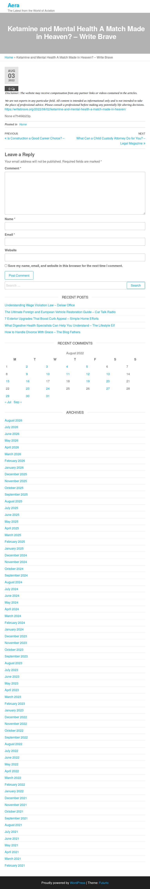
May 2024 (11, 602)
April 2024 (12, 609)
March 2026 (13, 454)
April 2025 (12, 528)
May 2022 (11, 764)
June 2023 (12, 676)
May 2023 (11, 683)
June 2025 (12, 514)
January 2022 (14, 791)
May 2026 (11, 440)
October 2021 (14, 811)
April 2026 (12, 447)
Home (9, 57)
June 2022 (12, 757)
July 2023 (11, 670)
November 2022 (16, 723)
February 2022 (15, 784)
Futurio (104, 882)
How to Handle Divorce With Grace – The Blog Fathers (42, 332)
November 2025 (16, 481)
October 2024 (14, 568)
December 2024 (16, 555)
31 (48, 396)
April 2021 (12, 852)
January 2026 (14, 467)
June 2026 (12, 433)
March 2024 (13, 616)
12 (88, 374)
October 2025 (14, 487)
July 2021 (11, 831)
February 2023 (15, 703)
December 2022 (16, 717)
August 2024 (13, 582)
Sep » (18, 402)
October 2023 (14, 649)
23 (27, 388)
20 (108, 381)
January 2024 (14, 629)
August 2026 (13, 420)
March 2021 (13, 858)
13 (108, 374)
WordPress (77, 882)
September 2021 (16, 818)
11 (68, 374)
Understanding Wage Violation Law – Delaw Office (40, 305)
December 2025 (16, 474)
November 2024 (16, 562)
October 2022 (14, 730)
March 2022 (13, 777)
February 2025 (15, 541)
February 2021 (15, 865)
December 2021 (16, 798)
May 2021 (11, 845)
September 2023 (16, 656)
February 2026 (15, 460)
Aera (14, 5)
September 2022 (16, 737)
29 (7, 396)
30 (27, 396)
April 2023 (12, 690)
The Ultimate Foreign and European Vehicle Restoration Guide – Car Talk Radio (60, 312)
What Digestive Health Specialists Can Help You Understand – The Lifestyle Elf (60, 325)
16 (27, 381)
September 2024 (16, 575)
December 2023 (16, 636)
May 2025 (11, 521)
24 (48, 388)
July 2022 (11, 750)
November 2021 (16, 804)
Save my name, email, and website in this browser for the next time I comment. (65, 265)
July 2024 (11, 589)
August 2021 (13, 825)
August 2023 (13, 663)
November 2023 (16, 642)
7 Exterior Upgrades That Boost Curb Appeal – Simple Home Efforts (52, 318)
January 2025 (14, 548)
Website (11, 250)
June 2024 (12, 595)
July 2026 (11, 427)
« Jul (8, 402)
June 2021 (12, 838)
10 (48, 374)
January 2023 (14, 710)
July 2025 (11, 508)
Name (10, 219)
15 (7, 381)
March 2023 (13, 696)
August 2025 (13, 501)
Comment (13, 168)
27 (108, 388)
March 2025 (13, 535)
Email (10, 234)
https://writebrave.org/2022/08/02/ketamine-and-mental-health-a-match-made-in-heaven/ (65, 109)
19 (88, 381)
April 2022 (12, 771)
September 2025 (16, 494)
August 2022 (13, 744)
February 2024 (15, 622)
